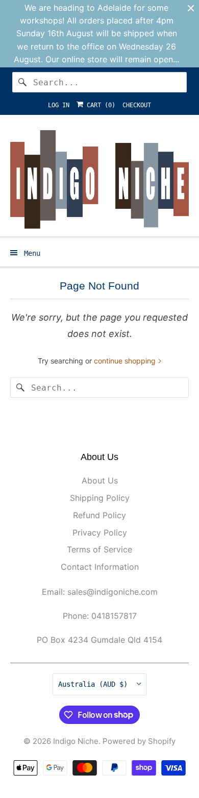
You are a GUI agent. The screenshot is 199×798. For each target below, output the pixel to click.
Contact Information (100, 567)
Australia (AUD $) (95, 684)
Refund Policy (99, 515)
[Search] (22, 82)
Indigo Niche (75, 741)
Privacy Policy (99, 532)
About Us (100, 480)
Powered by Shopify (139, 741)
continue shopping (126, 360)
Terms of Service (99, 549)
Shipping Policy (100, 498)
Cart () (99, 105)
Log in (58, 105)
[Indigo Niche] (99, 179)
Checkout (136, 105)
